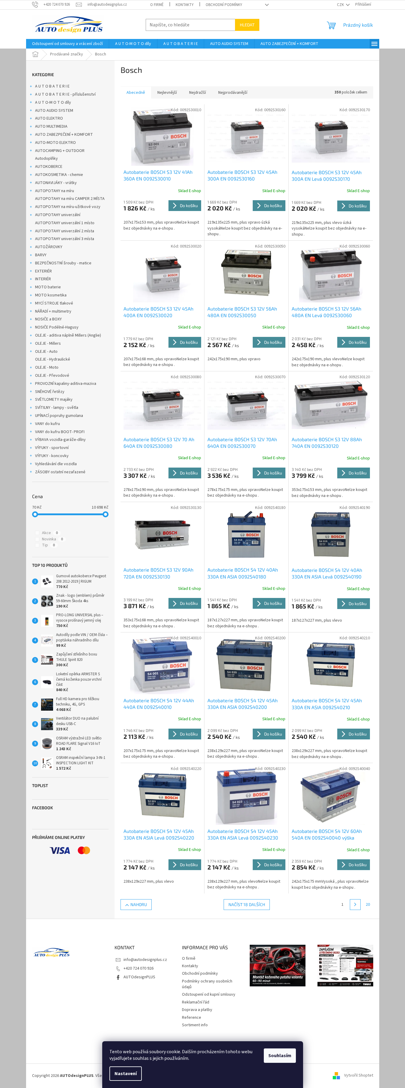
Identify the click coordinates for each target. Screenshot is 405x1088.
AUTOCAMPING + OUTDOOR (60, 151)
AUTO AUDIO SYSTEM (54, 111)
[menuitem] (67, 44)
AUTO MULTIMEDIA (51, 126)
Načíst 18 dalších (246, 904)
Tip (48, 545)
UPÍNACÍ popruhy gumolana (59, 416)
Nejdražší (197, 93)
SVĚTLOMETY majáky (54, 400)
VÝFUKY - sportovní (52, 448)
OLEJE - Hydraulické (52, 359)
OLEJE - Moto (46, 367)
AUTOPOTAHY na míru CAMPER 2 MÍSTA (70, 199)
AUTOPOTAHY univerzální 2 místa (64, 231)
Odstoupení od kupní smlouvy (208, 994)
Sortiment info (195, 1025)
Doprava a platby (197, 1010)
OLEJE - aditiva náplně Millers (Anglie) (68, 335)
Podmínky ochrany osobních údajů (207, 984)
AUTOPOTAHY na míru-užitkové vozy (67, 207)
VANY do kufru (47, 424)
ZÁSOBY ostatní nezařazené (60, 472)
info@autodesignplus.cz (145, 960)
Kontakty (185, 4)
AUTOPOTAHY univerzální (57, 215)
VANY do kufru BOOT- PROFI (60, 432)
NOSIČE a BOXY (48, 319)
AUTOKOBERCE (48, 167)
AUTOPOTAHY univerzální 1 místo (64, 223)
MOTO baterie (48, 287)
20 (368, 905)
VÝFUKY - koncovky (52, 456)
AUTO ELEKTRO (49, 118)
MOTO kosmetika (51, 295)
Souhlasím (279, 1055)
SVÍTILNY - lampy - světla (56, 408)
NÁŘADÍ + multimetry (53, 311)
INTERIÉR (43, 279)
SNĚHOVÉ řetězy (49, 392)
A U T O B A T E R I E (52, 86)
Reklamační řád (195, 1002)
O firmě (157, 4)
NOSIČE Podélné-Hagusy (57, 327)
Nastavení (126, 1073)
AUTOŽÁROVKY (48, 247)
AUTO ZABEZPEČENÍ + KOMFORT (64, 135)
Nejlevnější (167, 93)
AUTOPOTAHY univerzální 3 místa (64, 239)
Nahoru (138, 904)
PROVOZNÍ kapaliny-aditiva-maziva (65, 384)
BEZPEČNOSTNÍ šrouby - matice (63, 263)
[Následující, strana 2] (355, 904)
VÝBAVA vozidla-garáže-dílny (60, 440)
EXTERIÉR (43, 271)
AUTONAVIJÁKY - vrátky (56, 183)
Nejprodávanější (232, 93)
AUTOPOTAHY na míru (54, 191)
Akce (50, 533)
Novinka (52, 539)
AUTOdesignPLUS (139, 977)
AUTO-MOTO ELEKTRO (55, 143)
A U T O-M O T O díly (53, 103)
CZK (341, 4)
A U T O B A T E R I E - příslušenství (65, 94)
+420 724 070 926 (138, 968)
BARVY (40, 255)
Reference (191, 1018)
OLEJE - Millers (48, 343)
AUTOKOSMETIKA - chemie (59, 175)
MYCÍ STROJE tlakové (54, 303)
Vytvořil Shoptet (358, 1076)
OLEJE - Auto (46, 352)
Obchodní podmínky (224, 4)
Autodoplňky (46, 159)
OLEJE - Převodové (52, 376)
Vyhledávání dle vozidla (56, 464)
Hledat (247, 24)
